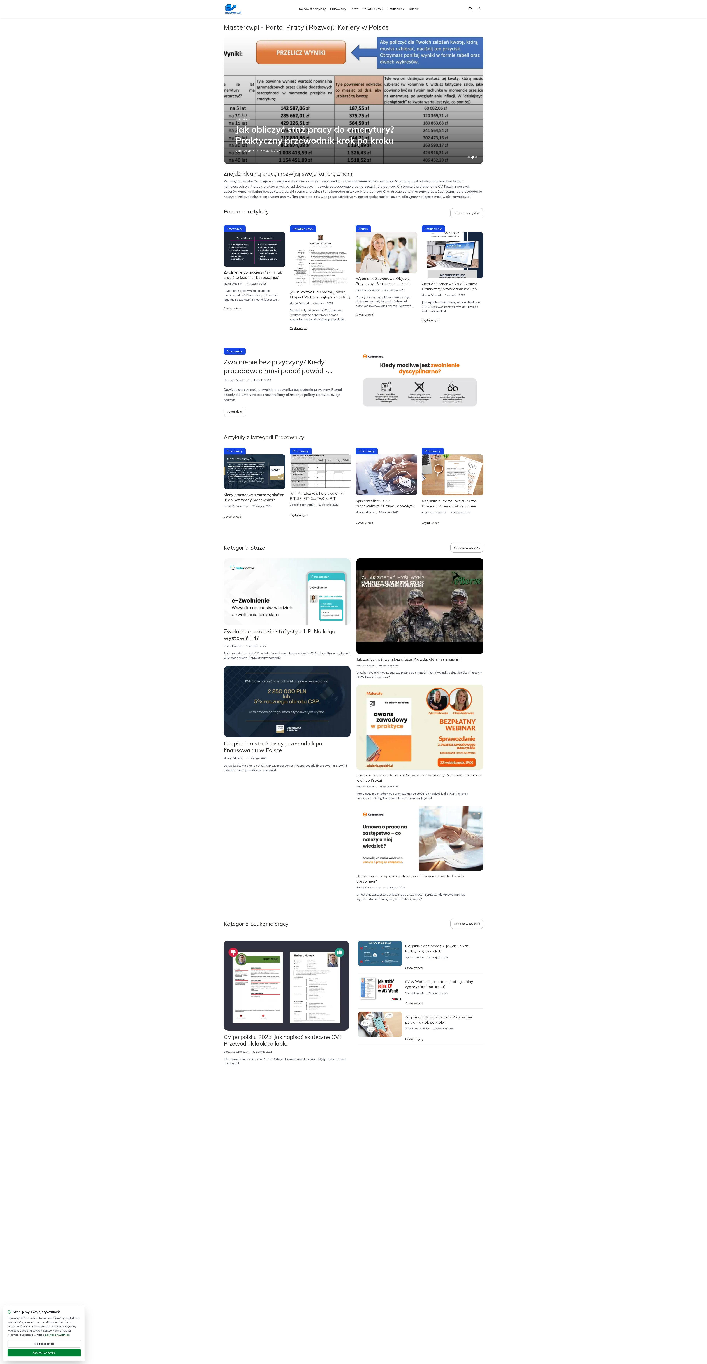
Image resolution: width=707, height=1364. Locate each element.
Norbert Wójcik (233, 646)
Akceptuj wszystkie (44, 1352)
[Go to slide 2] (473, 157)
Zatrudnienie (396, 9)
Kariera (414, 9)
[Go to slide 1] (469, 157)
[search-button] (470, 9)
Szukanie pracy (373, 9)
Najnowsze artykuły (312, 9)
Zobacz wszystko (466, 213)
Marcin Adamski (233, 283)
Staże (354, 9)
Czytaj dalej (234, 411)
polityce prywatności (57, 1334)
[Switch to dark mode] (480, 9)
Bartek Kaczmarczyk (247, 150)
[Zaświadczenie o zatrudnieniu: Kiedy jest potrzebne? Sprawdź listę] (353, 99)
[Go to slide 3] (476, 157)
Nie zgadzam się (44, 1343)
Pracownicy (338, 9)
